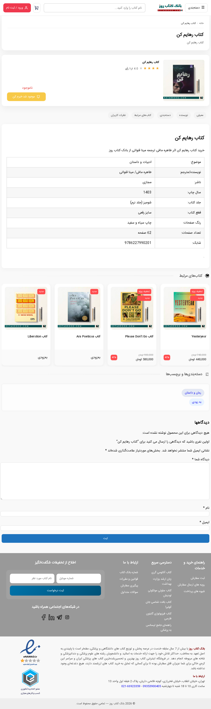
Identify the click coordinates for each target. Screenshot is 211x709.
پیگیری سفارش (129, 585)
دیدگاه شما (200, 459)
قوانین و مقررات (129, 579)
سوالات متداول (129, 592)
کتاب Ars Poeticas (88, 336)
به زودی (196, 402)
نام (206, 508)
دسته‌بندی (165, 115)
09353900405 (152, 686)
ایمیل (204, 522)
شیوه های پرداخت (194, 591)
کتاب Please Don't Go (139, 336)
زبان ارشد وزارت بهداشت (162, 582)
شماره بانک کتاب (129, 572)
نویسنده (183, 115)
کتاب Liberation (37, 336)
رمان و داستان (193, 392)
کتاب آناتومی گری (161, 572)
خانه (201, 23)
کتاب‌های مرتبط (142, 115)
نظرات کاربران (118, 115)
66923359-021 (130, 686)
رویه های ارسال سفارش (191, 584)
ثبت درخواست (55, 590)
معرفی (200, 115)
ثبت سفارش (198, 578)
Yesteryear (199, 336)
